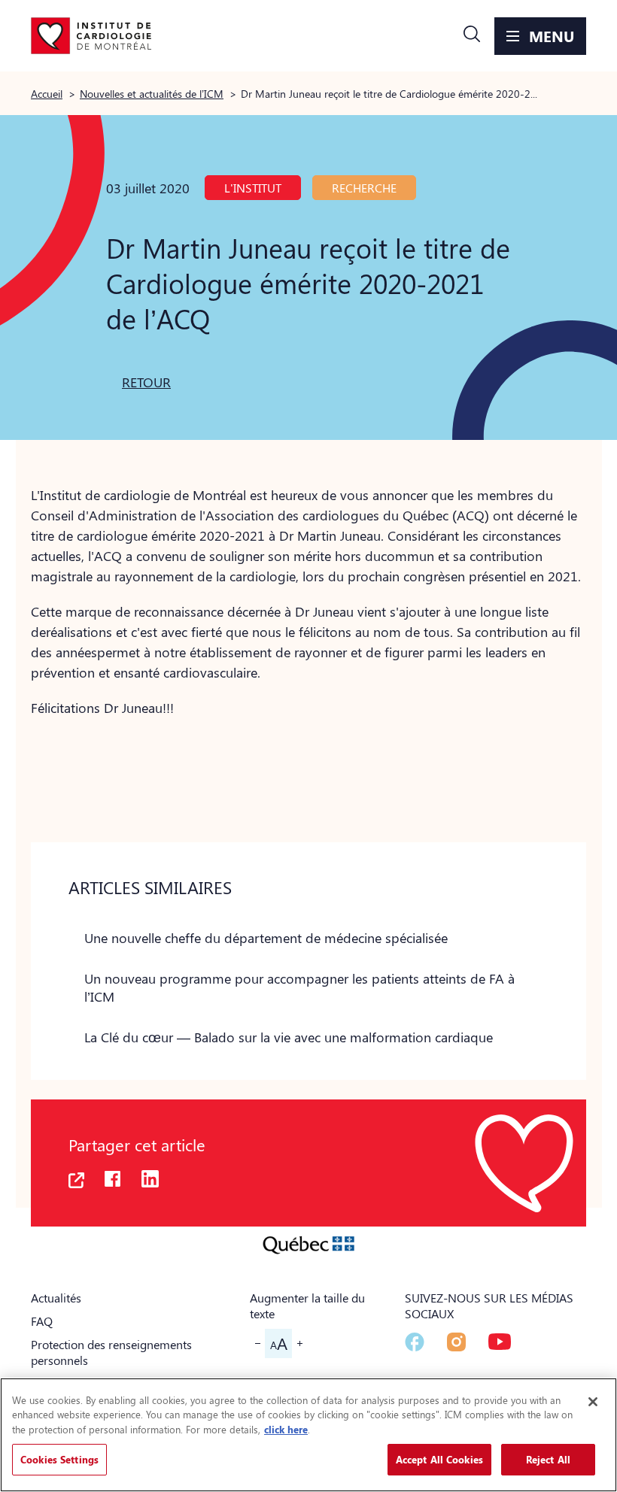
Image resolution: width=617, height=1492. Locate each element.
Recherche (364, 188)
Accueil (46, 93)
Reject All (548, 1459)
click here (286, 1429)
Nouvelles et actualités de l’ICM (151, 93)
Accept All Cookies (439, 1459)
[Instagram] (456, 1342)
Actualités (56, 1298)
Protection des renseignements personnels (111, 1352)
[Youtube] (499, 1341)
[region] (308, 1435)
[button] (472, 36)
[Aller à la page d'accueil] (91, 36)
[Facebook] (414, 1342)
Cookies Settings (59, 1459)
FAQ (42, 1321)
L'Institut (252, 188)
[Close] (592, 1401)
